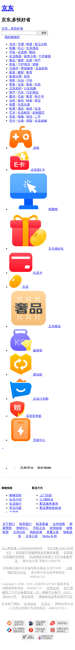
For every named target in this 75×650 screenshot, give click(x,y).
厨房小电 (30, 56)
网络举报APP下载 (38, 630)
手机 (12, 52)
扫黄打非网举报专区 (59, 630)
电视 (29, 44)
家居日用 (15, 76)
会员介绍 (15, 499)
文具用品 (32, 48)
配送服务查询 (49, 503)
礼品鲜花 (24, 112)
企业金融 (41, 120)
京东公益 (32, 536)
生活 (38, 108)
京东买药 (15, 88)
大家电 (13, 512)
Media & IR (49, 536)
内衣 (38, 84)
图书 (12, 96)
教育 (29, 96)
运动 (21, 80)
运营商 (22, 52)
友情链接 (56, 528)
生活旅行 (15, 503)
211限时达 (46, 499)
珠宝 (38, 100)
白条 (21, 120)
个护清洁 (24, 64)
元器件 (13, 68)
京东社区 (19, 532)
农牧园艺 (38, 112)
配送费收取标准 (50, 508)
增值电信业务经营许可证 (55, 596)
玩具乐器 (24, 104)
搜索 (42, 32)
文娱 (21, 96)
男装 (12, 84)
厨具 (27, 76)
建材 (21, 72)
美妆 (12, 64)
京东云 (46, 604)
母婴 (12, 104)
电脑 (12, 48)
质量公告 (53, 532)
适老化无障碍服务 (28, 637)
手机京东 (39, 528)
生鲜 (29, 60)
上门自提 (46, 495)
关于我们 (8, 524)
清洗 (29, 116)
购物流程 (15, 495)
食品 (12, 60)
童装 (29, 84)
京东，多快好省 (12, 28)
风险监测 (36, 532)
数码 (32, 52)
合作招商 (59, 524)
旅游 (29, 108)
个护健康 (44, 56)
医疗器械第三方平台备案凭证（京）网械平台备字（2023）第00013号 (37, 592)
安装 (12, 116)
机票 (12, 108)
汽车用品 (32, 92)
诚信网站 (59, 623)
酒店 (21, 108)
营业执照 (27, 596)
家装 (12, 72)
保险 (29, 120)
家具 (29, 72)
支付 (12, 120)
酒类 (21, 60)
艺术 (12, 112)
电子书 (39, 96)
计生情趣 (30, 88)
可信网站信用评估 (16, 623)
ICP (9, 552)
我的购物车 (12, 37)
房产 (12, 92)
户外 (29, 80)
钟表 (29, 100)
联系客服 (42, 524)
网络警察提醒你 (38, 623)
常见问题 (15, 508)
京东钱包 (30, 604)
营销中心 (22, 528)
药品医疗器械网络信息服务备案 (38, 552)
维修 (21, 116)
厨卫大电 (41, 44)
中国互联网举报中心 (16, 630)
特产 (38, 60)
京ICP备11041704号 (60, 548)
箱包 (21, 100)
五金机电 (41, 68)
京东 (8, 8)
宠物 (35, 64)
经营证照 (53, 588)
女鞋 (12, 100)
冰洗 (12, 44)
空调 (21, 44)
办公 (21, 48)
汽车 (21, 92)
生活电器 (15, 56)
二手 (38, 116)
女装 (21, 84)
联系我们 (25, 524)
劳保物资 (27, 68)
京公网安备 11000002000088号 (22, 548)
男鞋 (12, 80)
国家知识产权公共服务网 (45, 637)
